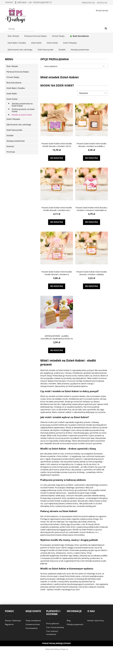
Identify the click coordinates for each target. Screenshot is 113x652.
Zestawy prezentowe (15, 141)
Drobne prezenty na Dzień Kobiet (23, 110)
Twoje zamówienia (33, 620)
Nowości (10, 146)
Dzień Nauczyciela (14, 130)
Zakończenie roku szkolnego (18, 124)
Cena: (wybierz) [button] (50, 66)
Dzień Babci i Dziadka (15, 88)
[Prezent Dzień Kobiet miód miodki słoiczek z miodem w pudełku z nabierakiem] (91, 119)
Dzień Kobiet (12, 99)
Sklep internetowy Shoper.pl (56, 649)
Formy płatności (52, 623)
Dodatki (9, 135)
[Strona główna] (16, 15)
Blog (68, 620)
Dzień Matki (11, 93)
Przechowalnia (32, 628)
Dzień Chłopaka (13, 119)
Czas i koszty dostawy (55, 627)
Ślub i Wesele (12, 66)
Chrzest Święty (12, 77)
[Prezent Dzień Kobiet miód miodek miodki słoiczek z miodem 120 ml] (56, 119)
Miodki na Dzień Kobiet (22, 114)
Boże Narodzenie (13, 82)
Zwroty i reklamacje (13, 620)
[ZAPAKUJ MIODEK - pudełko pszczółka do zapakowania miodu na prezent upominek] (56, 312)
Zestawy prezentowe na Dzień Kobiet (22, 104)
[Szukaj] (106, 28)
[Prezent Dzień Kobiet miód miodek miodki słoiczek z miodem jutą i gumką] (56, 183)
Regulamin (9, 624)
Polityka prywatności (75, 624)
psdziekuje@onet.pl (42, 2)
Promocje (10, 151)
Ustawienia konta (33, 624)
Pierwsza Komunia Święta (17, 71)
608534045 (22, 2)
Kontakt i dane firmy (95, 620)
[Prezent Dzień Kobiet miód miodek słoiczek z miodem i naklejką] (91, 247)
